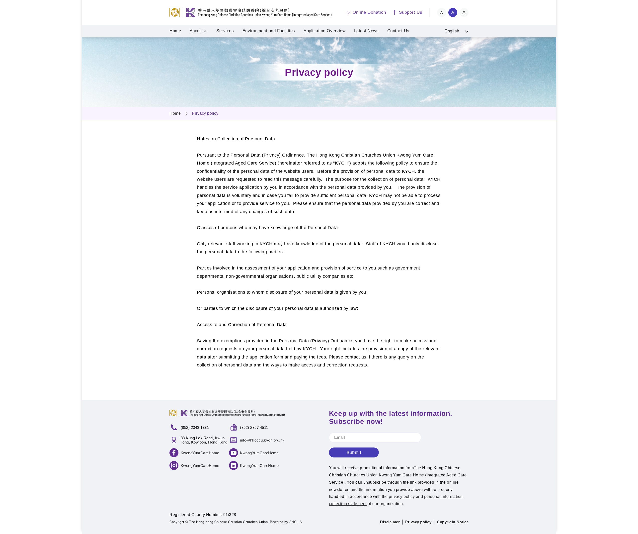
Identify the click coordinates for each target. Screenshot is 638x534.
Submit (353, 452)
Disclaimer (390, 522)
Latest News (366, 30)
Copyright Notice (453, 522)
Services (225, 30)
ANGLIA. (296, 522)
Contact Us (398, 30)
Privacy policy (205, 113)
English (452, 31)
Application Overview (324, 30)
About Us (199, 30)
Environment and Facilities (268, 30)
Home (175, 30)
